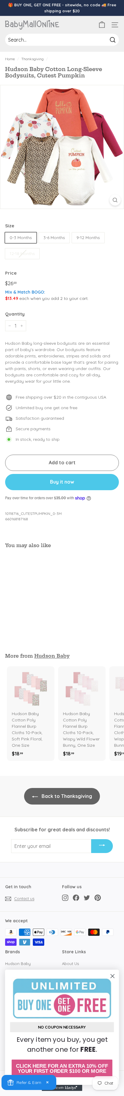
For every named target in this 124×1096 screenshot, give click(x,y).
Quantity (15, 314)
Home (10, 59)
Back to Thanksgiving (66, 796)
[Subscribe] (102, 846)
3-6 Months (54, 237)
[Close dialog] (112, 976)
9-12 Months (88, 237)
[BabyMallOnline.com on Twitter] (87, 898)
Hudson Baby (52, 656)
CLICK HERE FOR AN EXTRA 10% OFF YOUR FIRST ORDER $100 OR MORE (62, 1068)
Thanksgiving (32, 59)
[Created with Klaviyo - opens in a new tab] (62, 1088)
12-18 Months (22, 253)
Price (11, 273)
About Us (70, 963)
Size (9, 226)
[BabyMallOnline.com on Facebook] (76, 898)
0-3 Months (21, 237)
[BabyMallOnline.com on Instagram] (65, 898)
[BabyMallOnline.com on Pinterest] (98, 898)
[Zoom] (115, 200)
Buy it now (62, 482)
